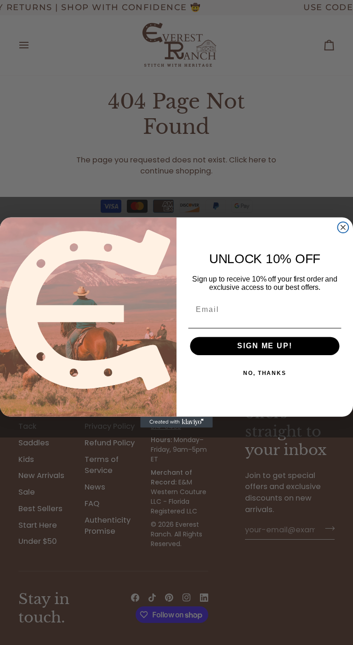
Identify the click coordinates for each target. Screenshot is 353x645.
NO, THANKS (264, 373)
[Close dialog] (343, 227)
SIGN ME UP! (264, 346)
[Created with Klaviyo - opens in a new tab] (176, 422)
